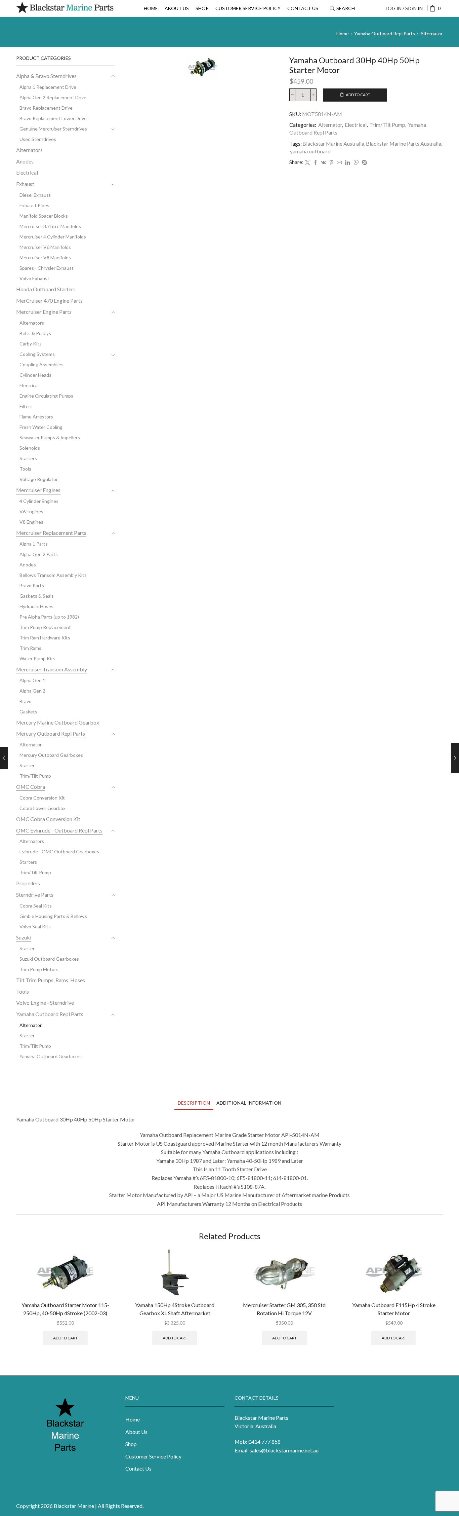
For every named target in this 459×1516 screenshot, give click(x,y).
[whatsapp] (356, 162)
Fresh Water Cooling (40, 427)
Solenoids (29, 448)
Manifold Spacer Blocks (43, 216)
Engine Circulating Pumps (46, 396)
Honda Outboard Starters (46, 289)
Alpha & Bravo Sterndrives (46, 76)
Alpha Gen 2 (32, 691)
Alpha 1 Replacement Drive (47, 87)
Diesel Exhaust (35, 195)
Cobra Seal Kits (35, 906)
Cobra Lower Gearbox (42, 808)
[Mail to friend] (339, 162)
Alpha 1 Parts (33, 544)
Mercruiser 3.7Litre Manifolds (50, 226)
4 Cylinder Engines (38, 501)
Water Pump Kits (37, 658)
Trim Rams (30, 648)
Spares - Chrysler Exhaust (46, 268)
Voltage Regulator (38, 479)
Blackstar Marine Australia (333, 143)
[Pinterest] (331, 162)
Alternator (431, 33)
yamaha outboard (310, 151)
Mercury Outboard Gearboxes (51, 755)
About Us (177, 8)
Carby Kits (30, 343)
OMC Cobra (30, 786)
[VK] (324, 162)
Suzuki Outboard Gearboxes (49, 959)
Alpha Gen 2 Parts (38, 554)
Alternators (29, 150)
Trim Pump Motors (38, 969)
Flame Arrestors (36, 416)
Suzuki (23, 937)
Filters (26, 406)
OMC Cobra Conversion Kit (48, 819)
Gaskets (28, 711)
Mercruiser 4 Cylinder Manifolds (52, 236)
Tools (25, 469)
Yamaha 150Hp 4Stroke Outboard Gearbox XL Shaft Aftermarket (174, 1309)
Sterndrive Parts (34, 894)
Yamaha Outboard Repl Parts (384, 33)
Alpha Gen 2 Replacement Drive (52, 97)
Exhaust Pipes (34, 205)
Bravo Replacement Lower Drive (53, 118)
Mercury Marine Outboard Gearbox (57, 722)
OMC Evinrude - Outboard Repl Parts (59, 830)
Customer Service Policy (248, 8)
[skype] (363, 162)
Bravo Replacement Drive (46, 108)
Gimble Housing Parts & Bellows (53, 916)
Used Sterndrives (37, 139)
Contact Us (302, 8)
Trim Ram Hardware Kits (44, 637)
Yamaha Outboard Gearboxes (50, 1056)
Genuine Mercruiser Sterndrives (53, 129)
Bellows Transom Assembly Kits (53, 575)
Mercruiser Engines (38, 490)
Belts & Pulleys (35, 333)
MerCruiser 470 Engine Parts (49, 300)
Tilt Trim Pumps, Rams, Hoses (50, 980)
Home (151, 8)
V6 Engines (31, 511)
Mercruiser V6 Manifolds (45, 247)
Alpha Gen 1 (32, 680)
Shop (202, 8)
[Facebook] (315, 162)
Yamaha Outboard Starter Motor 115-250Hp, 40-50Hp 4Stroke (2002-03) (65, 1309)
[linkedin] (347, 162)
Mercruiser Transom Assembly (51, 669)
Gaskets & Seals (36, 596)
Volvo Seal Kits (35, 926)
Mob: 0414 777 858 (258, 1441)
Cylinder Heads (35, 375)
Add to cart (358, 94)
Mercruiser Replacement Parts (51, 532)
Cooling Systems (37, 354)
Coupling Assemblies (41, 364)
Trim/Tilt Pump (387, 124)
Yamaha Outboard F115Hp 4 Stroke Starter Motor (393, 1309)
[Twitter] (307, 162)
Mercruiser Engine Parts (44, 311)
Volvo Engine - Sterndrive (45, 1002)
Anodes (25, 161)
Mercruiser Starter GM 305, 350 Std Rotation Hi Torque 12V (284, 1309)
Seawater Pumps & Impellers (49, 437)
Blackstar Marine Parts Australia (403, 143)
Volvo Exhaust (34, 278)
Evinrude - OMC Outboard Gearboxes (59, 851)
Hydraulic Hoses (36, 606)
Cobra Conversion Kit (42, 798)
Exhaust (25, 184)
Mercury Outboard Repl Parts (50, 733)
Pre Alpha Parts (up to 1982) (49, 617)
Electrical (356, 124)
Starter (27, 765)
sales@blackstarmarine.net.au (284, 1450)
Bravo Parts (31, 585)
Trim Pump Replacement (45, 627)
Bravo (25, 701)
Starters (28, 458)
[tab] (193, 1102)
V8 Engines (31, 522)
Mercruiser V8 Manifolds (45, 257)
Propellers (28, 883)
